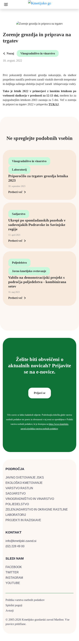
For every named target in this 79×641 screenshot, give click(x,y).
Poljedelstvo (19, 262)
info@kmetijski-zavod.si (21, 540)
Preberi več (15, 192)
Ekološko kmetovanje (24, 482)
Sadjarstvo (18, 213)
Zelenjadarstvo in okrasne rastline (37, 509)
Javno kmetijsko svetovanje (29, 271)
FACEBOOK (14, 567)
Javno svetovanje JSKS (25, 477)
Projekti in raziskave (23, 520)
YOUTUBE (13, 583)
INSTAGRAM (14, 577)
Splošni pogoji (14, 605)
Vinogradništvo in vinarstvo (37, 53)
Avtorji (10, 610)
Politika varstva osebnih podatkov (25, 599)
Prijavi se (39, 392)
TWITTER (12, 572)
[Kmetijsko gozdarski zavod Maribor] (39, 4)
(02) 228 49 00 (15, 546)
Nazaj (10, 53)
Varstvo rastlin (19, 488)
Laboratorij (19, 169)
